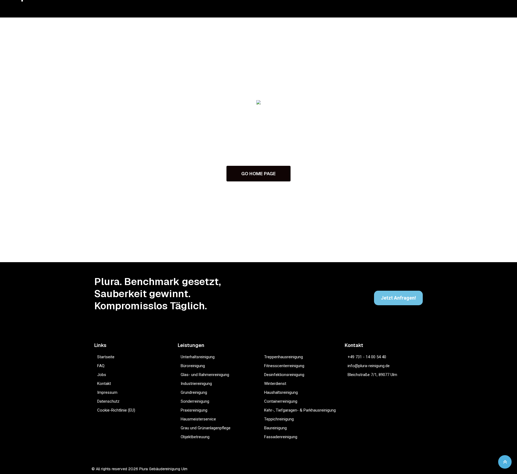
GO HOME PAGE (258, 174)
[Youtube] (423, 469)
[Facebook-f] (381, 469)
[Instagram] (371, 469)
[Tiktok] (402, 469)
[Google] (392, 469)
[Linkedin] (413, 469)
